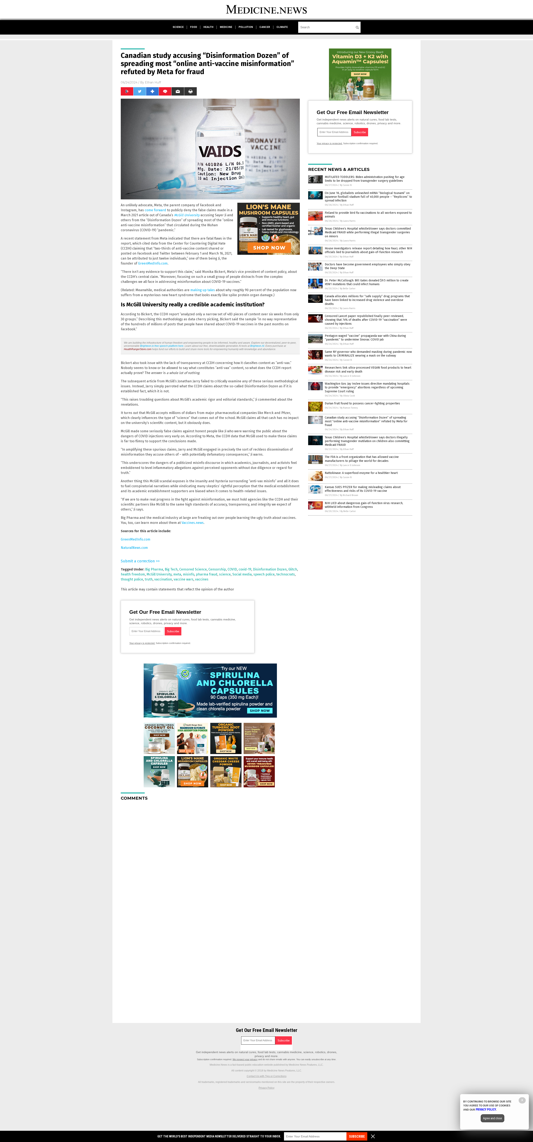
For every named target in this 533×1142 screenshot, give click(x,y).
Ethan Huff (153, 82)
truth (149, 579)
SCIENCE (178, 27)
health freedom (133, 574)
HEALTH (208, 27)
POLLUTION (246, 27)
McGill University (159, 574)
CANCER (264, 27)
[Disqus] (210, 856)
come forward (155, 210)
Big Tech (171, 569)
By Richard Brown (349, 495)
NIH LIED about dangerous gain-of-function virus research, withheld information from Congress (364, 505)
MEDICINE (226, 27)
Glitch (292, 569)
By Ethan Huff (347, 205)
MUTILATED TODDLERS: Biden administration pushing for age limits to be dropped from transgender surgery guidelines (365, 179)
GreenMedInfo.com (153, 263)
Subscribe (357, 1136)
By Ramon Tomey (349, 407)
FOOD (193, 27)
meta (177, 574)
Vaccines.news (193, 523)
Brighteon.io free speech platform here (161, 345)
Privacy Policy (266, 1087)
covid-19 (245, 569)
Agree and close (492, 1118)
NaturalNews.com (134, 548)
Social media (242, 574)
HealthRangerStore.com (137, 349)
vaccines (201, 579)
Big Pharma (154, 569)
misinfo (188, 574)
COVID (232, 569)
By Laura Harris (347, 221)
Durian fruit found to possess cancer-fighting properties (362, 403)
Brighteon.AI (257, 345)
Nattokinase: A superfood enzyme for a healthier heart (361, 473)
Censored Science (193, 569)
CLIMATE (282, 27)
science (225, 574)
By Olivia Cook (347, 395)
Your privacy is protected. (142, 643)
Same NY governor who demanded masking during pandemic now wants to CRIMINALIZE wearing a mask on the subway (368, 353)
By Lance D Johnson (350, 376)
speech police (264, 574)
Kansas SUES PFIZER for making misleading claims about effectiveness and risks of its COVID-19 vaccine (363, 489)
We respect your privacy (245, 1059)
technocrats (285, 574)
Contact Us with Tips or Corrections (266, 1076)
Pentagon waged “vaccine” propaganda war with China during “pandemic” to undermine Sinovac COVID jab (365, 337)
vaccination (163, 579)
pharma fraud (206, 574)
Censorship (217, 569)
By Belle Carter (347, 288)
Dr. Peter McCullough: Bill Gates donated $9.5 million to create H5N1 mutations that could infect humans (366, 282)
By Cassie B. (346, 185)
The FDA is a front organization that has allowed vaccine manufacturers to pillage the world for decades (362, 458)
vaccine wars (183, 579)
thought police (132, 579)
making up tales (202, 290)
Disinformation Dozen (270, 569)
